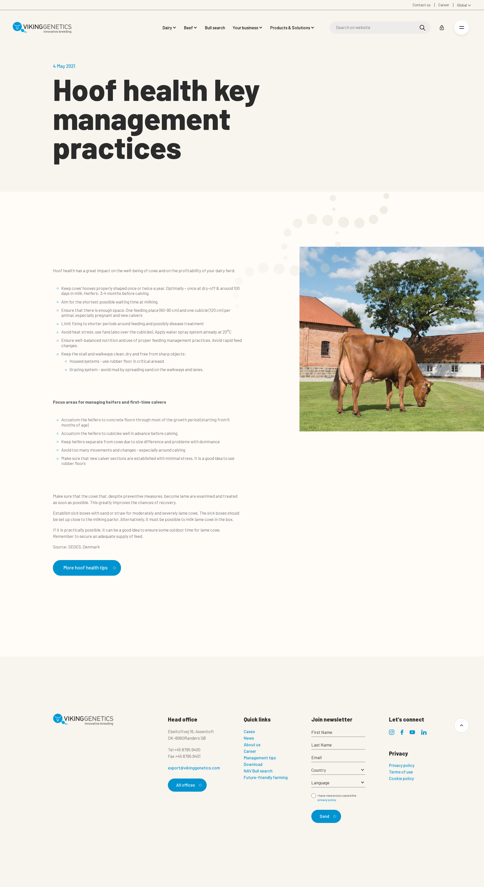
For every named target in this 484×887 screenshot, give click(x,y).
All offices (185, 784)
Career (250, 751)
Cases (249, 731)
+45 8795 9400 (187, 749)
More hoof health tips (85, 567)
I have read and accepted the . (337, 798)
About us (252, 744)
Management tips (260, 757)
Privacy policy (401, 765)
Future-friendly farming (266, 777)
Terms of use (401, 771)
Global (462, 5)
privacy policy (327, 799)
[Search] (422, 27)
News (249, 737)
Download (253, 764)
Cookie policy (401, 778)
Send (324, 816)
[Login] (441, 27)
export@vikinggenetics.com (194, 767)
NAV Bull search (258, 770)
